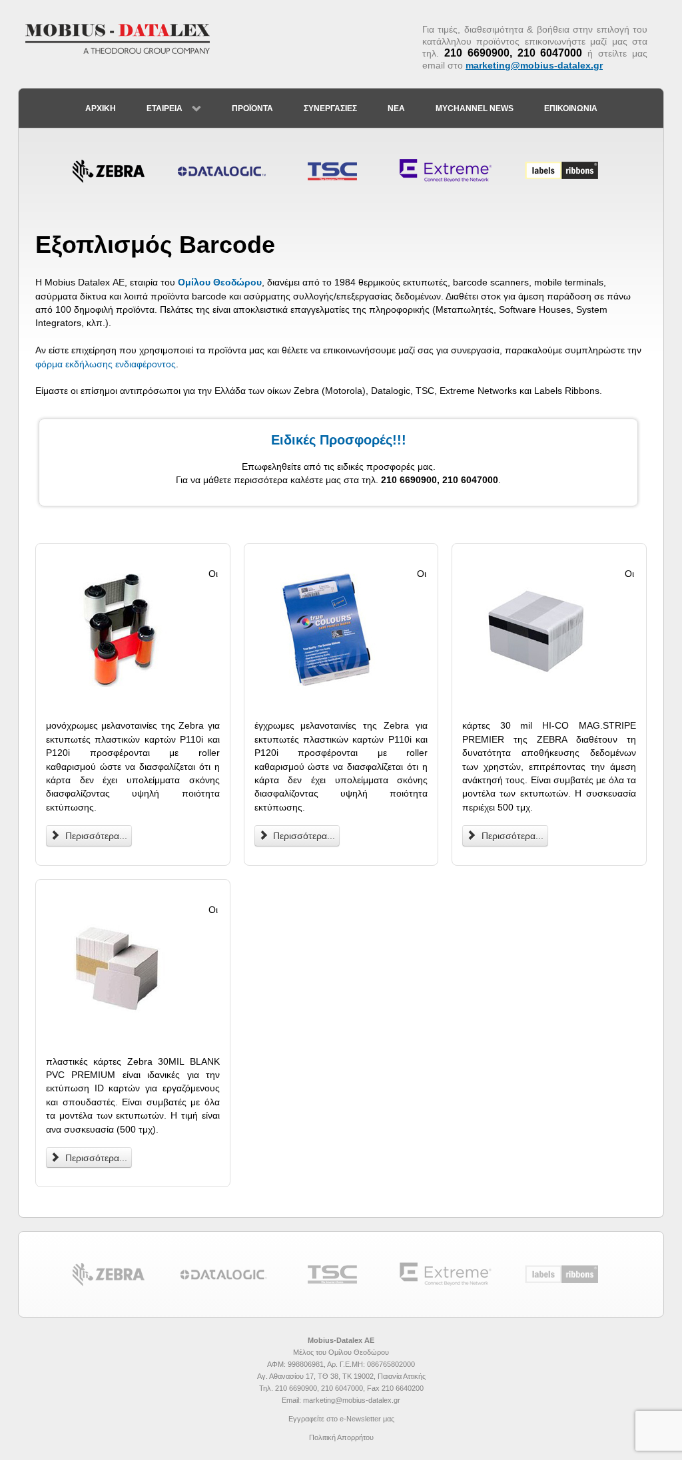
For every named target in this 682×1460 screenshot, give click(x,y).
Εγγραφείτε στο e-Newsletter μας (341, 1419)
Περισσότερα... (95, 835)
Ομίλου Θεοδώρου (220, 282)
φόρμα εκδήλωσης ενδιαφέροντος (105, 364)
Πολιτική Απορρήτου (341, 1437)
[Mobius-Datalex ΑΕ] (124, 38)
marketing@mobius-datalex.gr (534, 65)
